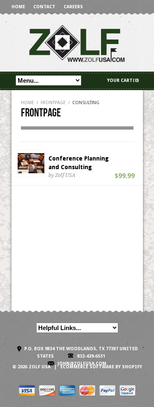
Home (18, 6)
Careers (73, 6)
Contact (44, 6)
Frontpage (53, 102)
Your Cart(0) (123, 80)
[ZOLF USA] (77, 43)
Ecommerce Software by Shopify (101, 367)
